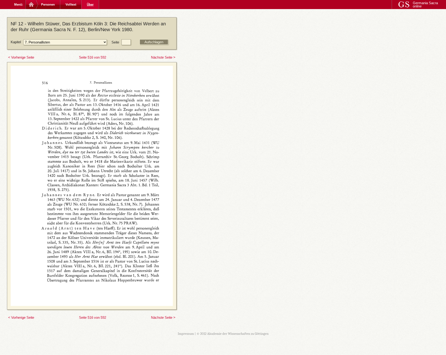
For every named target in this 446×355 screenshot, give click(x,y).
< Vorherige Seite (21, 57)
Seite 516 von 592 (92, 57)
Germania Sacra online (425, 4)
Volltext (71, 4)
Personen (48, 4)
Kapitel (16, 42)
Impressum (186, 334)
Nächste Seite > (163, 57)
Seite (115, 42)
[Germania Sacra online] (30, 4)
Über (90, 4)
